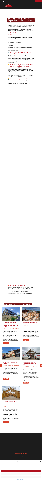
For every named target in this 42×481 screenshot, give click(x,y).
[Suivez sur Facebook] (1, 1)
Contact (38, 1)
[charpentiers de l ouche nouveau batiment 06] (21, 166)
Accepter (21, 471)
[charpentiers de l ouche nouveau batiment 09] (21, 274)
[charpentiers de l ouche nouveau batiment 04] (21, 185)
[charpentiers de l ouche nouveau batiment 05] (21, 207)
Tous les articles (20, 429)
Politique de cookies (20, 479)
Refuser (21, 474)
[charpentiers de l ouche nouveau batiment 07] (21, 229)
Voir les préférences (21, 477)
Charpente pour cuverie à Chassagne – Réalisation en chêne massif (29, 363)
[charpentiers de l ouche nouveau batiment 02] (21, 124)
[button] (40, 461)
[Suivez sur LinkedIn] (3, 1)
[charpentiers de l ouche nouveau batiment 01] (21, 100)
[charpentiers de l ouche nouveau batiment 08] (21, 252)
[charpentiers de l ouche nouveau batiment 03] (21, 147)
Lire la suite (6, 343)
